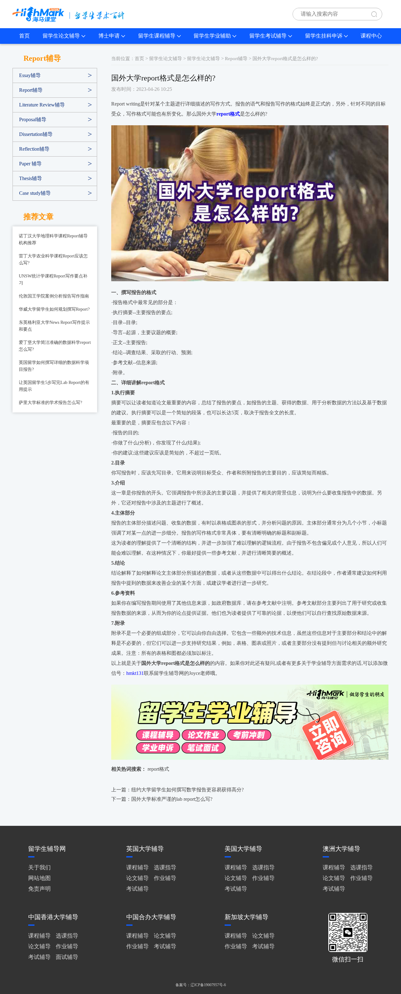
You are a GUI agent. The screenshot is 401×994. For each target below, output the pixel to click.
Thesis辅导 (30, 178)
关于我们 (39, 867)
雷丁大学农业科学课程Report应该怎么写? (53, 259)
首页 (24, 36)
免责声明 (39, 889)
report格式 (158, 769)
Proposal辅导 (32, 119)
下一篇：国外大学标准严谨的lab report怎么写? (161, 799)
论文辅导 (137, 878)
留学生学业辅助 (212, 36)
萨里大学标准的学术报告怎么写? (50, 402)
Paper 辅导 (30, 163)
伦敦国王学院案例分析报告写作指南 (54, 296)
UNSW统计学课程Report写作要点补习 (53, 279)
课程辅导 (137, 867)
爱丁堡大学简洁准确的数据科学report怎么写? (55, 346)
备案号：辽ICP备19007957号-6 (200, 985)
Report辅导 (31, 90)
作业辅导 (165, 878)
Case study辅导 (35, 193)
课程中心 (371, 36)
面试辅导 (67, 957)
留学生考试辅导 (268, 36)
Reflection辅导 (34, 149)
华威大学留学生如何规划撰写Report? (54, 309)
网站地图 (39, 878)
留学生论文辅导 (61, 36)
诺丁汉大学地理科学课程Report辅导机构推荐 (53, 239)
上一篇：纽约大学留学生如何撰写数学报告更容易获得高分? (177, 789)
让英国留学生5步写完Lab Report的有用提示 (54, 386)
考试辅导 (137, 889)
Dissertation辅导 (36, 134)
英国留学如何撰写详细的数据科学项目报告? (54, 366)
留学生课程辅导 (156, 36)
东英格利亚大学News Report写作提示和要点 (54, 326)
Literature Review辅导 (42, 104)
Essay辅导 (30, 75)
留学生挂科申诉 (323, 36)
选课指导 (165, 867)
